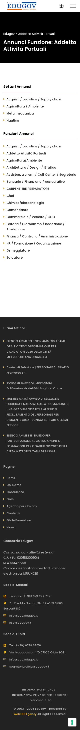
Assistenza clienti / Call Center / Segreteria (41, 174)
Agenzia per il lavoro (21, 506)
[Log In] (61, 6)
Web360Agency (25, 714)
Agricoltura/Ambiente (24, 160)
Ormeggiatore (18, 250)
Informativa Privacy (39, 689)
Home (10, 478)
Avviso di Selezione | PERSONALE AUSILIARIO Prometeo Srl (37, 370)
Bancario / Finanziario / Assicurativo (35, 181)
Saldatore (14, 257)
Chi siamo (13, 485)
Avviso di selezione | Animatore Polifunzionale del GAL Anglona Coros (34, 385)
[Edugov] (21, 5)
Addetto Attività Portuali (26, 153)
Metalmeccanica (20, 113)
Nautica (12, 120)
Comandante (17, 210)
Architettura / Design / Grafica (31, 167)
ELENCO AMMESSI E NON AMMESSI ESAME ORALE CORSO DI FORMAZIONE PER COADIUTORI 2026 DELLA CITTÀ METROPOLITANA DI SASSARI (36, 349)
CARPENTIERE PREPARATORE (27, 188)
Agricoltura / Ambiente (25, 106)
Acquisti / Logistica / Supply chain (33, 99)
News (10, 527)
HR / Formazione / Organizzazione (33, 243)
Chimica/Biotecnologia (25, 203)
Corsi (10, 499)
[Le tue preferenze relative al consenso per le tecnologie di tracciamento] (72, 722)
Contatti (13, 513)
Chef (10, 196)
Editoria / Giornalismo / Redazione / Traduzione (35, 226)
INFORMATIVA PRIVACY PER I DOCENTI (40, 695)
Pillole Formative (18, 520)
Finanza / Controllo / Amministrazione (37, 236)
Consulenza (15, 492)
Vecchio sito (41, 700)
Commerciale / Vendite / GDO (30, 217)
